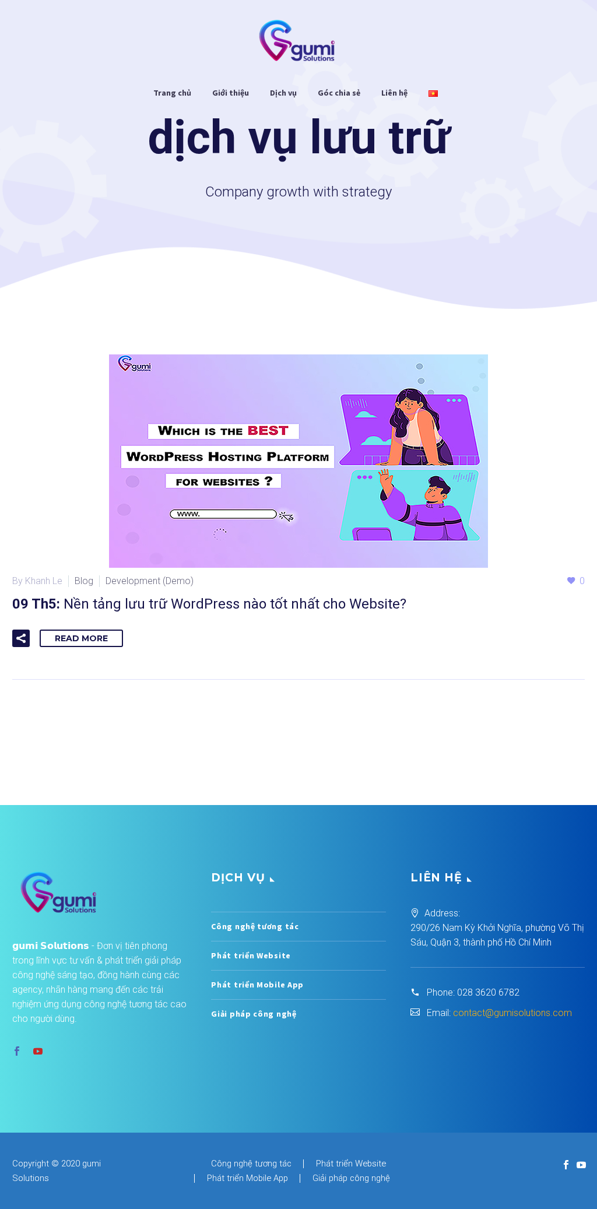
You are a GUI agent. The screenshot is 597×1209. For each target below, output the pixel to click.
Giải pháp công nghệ (253, 1013)
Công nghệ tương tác (254, 926)
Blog (84, 580)
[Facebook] (566, 1164)
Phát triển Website (251, 955)
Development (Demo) (150, 580)
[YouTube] (581, 1164)
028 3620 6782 (488, 992)
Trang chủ (172, 92)
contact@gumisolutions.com (512, 1012)
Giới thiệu (230, 92)
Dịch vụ (283, 92)
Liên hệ (394, 92)
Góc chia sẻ (339, 92)
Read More (81, 638)
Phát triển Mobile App (257, 984)
